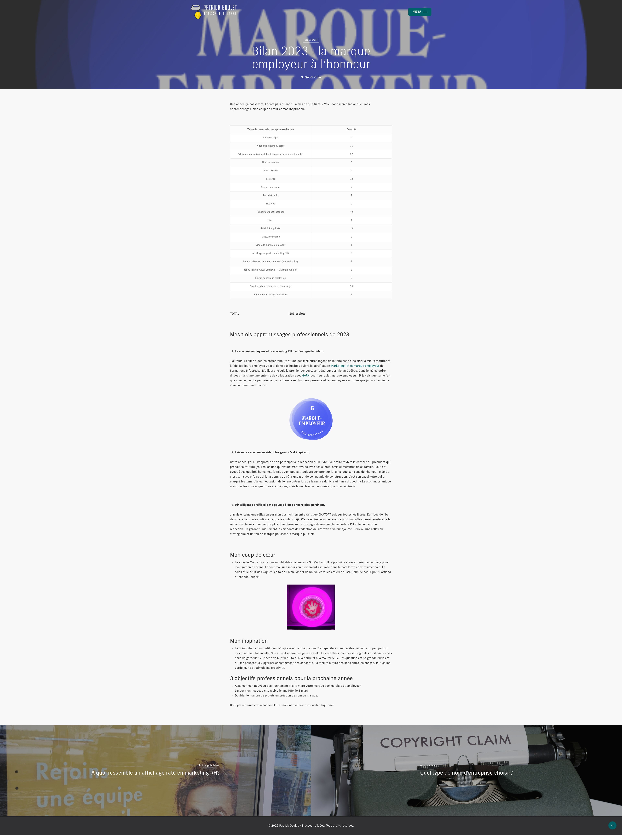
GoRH (306, 375)
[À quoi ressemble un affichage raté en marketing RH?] (155, 770)
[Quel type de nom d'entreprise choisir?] (466, 770)
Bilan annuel (311, 40)
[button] (419, 12)
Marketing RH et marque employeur (355, 366)
